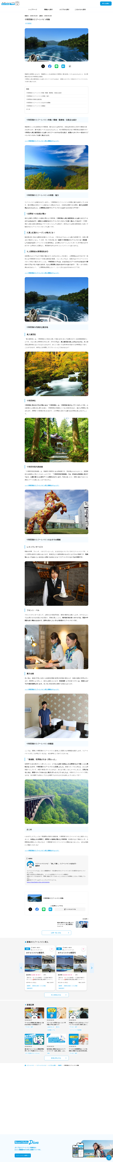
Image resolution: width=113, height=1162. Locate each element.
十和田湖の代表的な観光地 (33, 99)
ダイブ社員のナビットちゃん (32, 1053)
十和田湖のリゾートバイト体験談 (35, 106)
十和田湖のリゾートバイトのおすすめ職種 (38, 102)
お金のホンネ (50, 1027)
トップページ (32, 9)
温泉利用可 (29, 988)
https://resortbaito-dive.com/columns (38, 882)
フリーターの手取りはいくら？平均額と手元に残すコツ (56, 1023)
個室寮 (28, 985)
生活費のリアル (51, 1030)
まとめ (28, 109)
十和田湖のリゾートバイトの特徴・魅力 (37, 96)
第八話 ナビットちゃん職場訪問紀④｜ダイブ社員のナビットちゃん (34, 1049)
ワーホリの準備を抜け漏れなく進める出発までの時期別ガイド (34, 1023)
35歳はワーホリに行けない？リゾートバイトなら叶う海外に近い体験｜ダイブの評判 (78, 1023)
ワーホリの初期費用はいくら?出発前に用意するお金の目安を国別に (78, 1049)
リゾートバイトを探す (22, 1155)
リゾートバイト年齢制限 (76, 1030)
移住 (48, 1053)
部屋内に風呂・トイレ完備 (38, 985)
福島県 (34, 947)
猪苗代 (38, 947)
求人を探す (105, 3)
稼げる (57, 1027)
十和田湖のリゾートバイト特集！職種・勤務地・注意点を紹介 (44, 93)
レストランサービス (37, 949)
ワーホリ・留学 (29, 1027)
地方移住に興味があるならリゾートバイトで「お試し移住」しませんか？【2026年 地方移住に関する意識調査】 (56, 1049)
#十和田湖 (28, 23)
